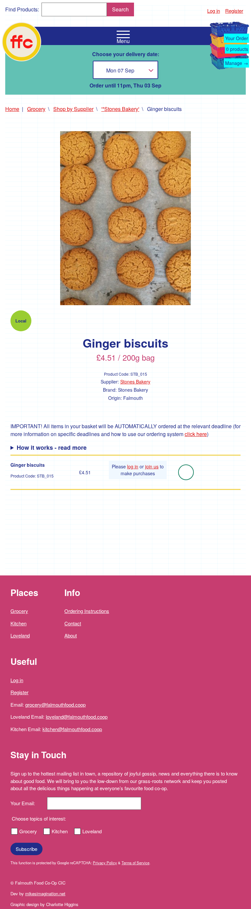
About (70, 635)
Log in (213, 10)
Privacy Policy (105, 862)
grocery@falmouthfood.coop (55, 704)
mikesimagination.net (45, 893)
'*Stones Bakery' (120, 109)
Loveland (20, 635)
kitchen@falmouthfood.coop (72, 729)
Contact (72, 623)
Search (120, 9)
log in (132, 466)
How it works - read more (52, 447)
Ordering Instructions (86, 610)
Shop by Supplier (73, 109)
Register (234, 10)
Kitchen (18, 623)
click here (196, 434)
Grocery (36, 109)
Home (12, 109)
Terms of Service (135, 862)
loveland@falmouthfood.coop (77, 716)
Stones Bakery (135, 381)
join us (152, 466)
